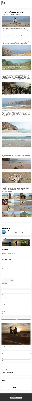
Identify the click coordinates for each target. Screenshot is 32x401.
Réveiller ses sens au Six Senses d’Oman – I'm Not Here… (9, 250)
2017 (2, 353)
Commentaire (4, 260)
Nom (2, 268)
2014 (2, 358)
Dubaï (8, 370)
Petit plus (3, 306)
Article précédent (5, 224)
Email (2, 271)
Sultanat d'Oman (7, 9)
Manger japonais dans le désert (5, 366)
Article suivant (27, 224)
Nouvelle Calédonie (4, 304)
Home (3, 9)
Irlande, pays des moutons (5, 301)
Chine (2, 294)
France (2, 299)
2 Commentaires (18, 14)
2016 (2, 355)
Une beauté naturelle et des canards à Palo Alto (7, 372)
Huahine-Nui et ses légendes (5, 363)
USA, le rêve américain (4, 313)
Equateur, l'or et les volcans (5, 297)
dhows (3, 154)
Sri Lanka (3, 309)
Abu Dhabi (3, 292)
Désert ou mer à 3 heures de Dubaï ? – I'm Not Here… (9, 253)
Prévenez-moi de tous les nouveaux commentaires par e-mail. (10, 285)
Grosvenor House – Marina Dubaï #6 (6, 369)
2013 (2, 360)
